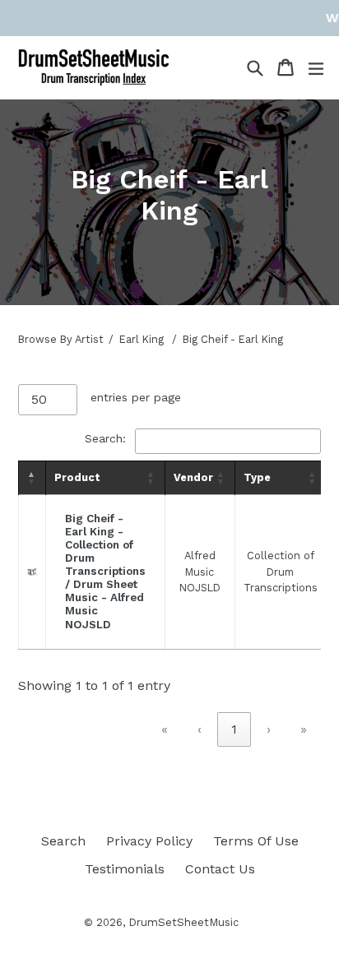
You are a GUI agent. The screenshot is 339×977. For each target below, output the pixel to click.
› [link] (269, 729)
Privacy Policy (149, 841)
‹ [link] (199, 729)
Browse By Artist (61, 339)
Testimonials (125, 869)
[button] (32, 478)
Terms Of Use (256, 841)
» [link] (303, 729)
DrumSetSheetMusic (183, 922)
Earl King (141, 339)
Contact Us (220, 869)
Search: (105, 438)
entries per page (136, 397)
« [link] (164, 729)
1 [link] (234, 729)
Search (63, 841)
